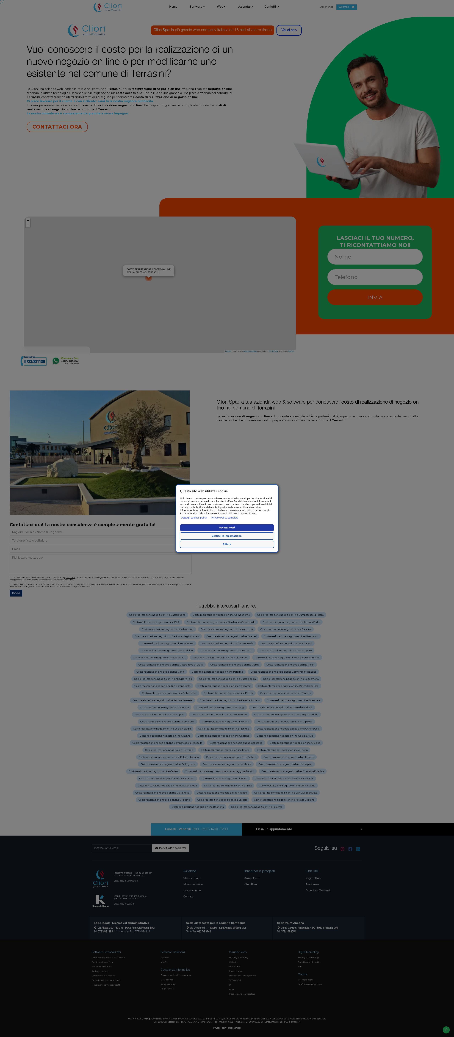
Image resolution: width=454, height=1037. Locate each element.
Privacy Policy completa (225, 517)
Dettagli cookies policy (194, 517)
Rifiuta (227, 544)
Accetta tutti (227, 527)
